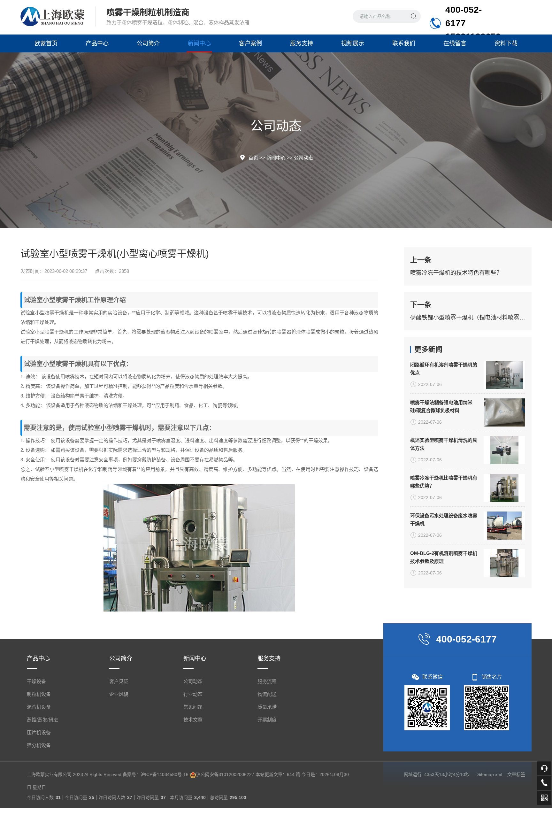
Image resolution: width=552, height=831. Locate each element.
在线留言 (454, 43)
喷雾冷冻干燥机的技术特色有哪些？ (456, 273)
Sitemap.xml (489, 774)
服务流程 (267, 681)
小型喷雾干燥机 (65, 300)
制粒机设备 (39, 694)
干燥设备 (36, 681)
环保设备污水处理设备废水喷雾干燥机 (443, 519)
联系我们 (403, 43)
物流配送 (267, 694)
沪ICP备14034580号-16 (164, 774)
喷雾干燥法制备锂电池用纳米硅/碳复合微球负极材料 (441, 406)
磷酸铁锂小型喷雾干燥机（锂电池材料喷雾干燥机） (467, 317)
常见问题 (193, 707)
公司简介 (148, 43)
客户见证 (118, 681)
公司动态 (303, 157)
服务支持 (301, 43)
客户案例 (250, 43)
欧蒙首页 (45, 43)
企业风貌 (118, 694)
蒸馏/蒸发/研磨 (42, 719)
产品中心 (97, 43)
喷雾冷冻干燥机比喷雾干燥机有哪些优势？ (443, 482)
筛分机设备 (39, 745)
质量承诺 (267, 707)
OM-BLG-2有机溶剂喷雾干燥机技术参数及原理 (443, 557)
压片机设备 (39, 732)
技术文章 (193, 719)
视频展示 (352, 43)
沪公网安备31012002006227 (225, 774)
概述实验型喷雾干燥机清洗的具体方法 (443, 444)
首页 (253, 157)
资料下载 (506, 43)
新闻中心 (199, 43)
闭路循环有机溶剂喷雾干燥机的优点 (443, 368)
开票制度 (267, 719)
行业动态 (193, 694)
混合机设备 (39, 707)
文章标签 (516, 774)
